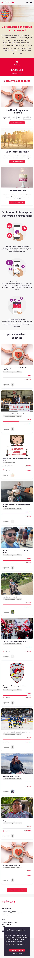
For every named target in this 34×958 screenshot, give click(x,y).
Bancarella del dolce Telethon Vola (13, 414)
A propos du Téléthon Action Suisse (12, 913)
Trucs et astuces (6, 924)
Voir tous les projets (17, 890)
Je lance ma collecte (17, 123)
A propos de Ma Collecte (9, 911)
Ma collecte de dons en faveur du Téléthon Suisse (16, 505)
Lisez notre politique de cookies (14, 944)
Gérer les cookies (17, 953)
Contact (4, 926)
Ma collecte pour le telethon (11, 865)
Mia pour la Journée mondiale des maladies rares (16, 459)
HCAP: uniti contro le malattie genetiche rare (17, 732)
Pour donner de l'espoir (10, 597)
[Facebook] (3, 931)
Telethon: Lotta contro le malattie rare (15, 641)
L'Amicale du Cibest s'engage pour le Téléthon (14, 686)
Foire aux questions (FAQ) (9, 922)
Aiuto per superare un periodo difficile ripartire (15, 368)
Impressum (5, 915)
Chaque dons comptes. (10, 821)
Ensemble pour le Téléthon (11, 776)
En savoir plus (27, 119)
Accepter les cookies (17, 950)
